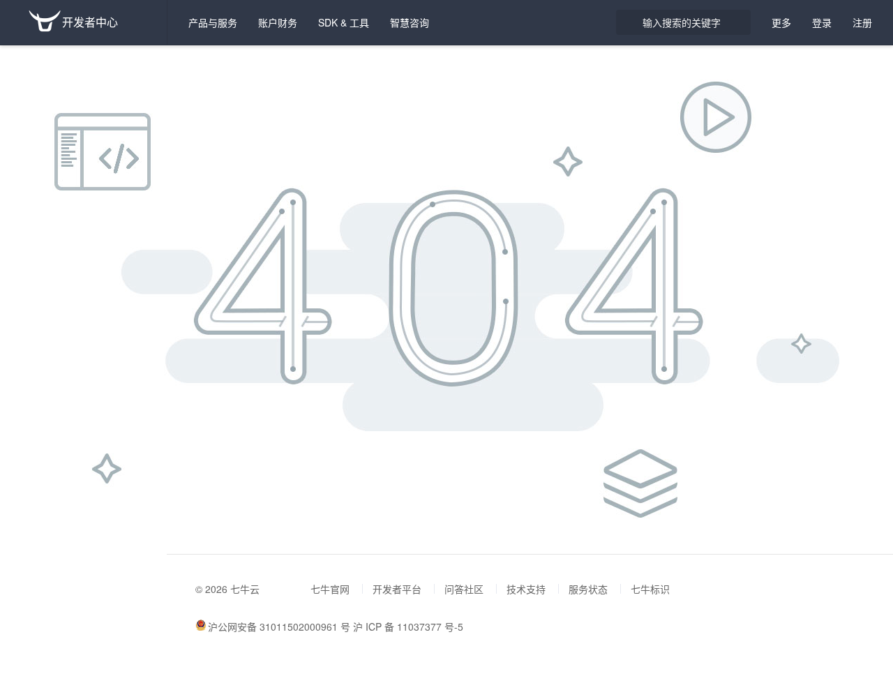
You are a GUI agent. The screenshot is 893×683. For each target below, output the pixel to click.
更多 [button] (781, 22)
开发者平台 (397, 589)
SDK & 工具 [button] (343, 22)
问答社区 (463, 589)
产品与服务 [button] (212, 22)
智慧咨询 (409, 22)
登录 (822, 22)
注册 (862, 22)
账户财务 (277, 22)
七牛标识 (650, 589)
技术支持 (526, 589)
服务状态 (588, 589)
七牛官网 (330, 589)
